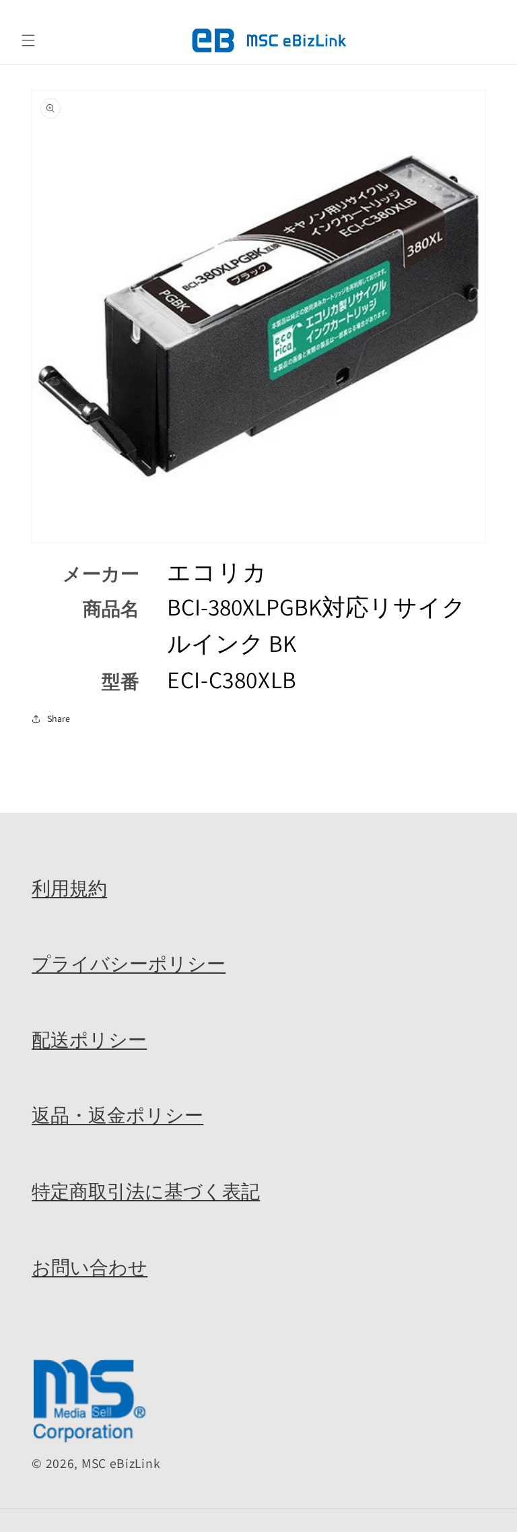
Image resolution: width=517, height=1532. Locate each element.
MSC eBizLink (120, 1463)
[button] (28, 40)
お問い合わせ (89, 1267)
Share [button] (58, 718)
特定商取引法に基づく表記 (146, 1191)
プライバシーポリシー (129, 964)
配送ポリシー (89, 1040)
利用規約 (69, 888)
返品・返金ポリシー (117, 1115)
